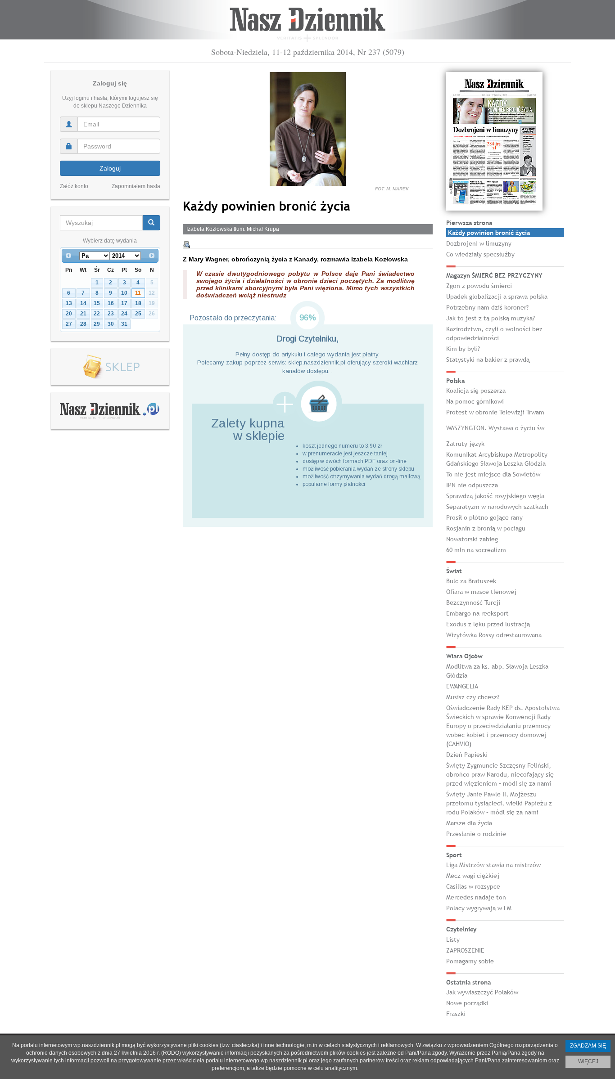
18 (138, 303)
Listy (453, 939)
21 (83, 313)
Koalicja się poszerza (476, 391)
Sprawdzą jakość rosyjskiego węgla (495, 496)
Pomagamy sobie (470, 961)
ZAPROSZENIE (465, 950)
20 (69, 313)
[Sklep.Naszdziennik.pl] (110, 367)
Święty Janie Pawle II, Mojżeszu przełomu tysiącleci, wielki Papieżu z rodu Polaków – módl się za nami (499, 803)
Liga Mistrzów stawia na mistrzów (493, 865)
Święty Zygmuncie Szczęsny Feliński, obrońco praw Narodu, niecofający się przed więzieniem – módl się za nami (500, 774)
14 (83, 303)
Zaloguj (110, 168)
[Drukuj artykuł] (186, 244)
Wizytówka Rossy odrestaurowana (494, 635)
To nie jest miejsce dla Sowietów (493, 474)
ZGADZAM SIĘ (588, 1046)
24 (124, 313)
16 (111, 303)
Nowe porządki (467, 1003)
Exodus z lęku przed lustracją (488, 624)
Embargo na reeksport (477, 613)
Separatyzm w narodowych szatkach (497, 507)
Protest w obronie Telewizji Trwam (495, 412)
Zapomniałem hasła (136, 186)
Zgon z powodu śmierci (479, 286)
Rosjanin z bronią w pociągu (485, 528)
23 (111, 313)
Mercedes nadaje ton (476, 897)
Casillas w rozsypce (473, 886)
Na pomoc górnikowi (475, 401)
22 (97, 313)
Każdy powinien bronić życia (489, 233)
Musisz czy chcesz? (472, 697)
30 (111, 324)
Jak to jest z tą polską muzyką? (490, 318)
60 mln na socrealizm (476, 550)
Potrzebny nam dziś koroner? (487, 307)
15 (97, 303)
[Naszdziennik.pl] (110, 410)
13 (69, 303)
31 (124, 324)
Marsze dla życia (469, 823)
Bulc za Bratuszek (471, 581)
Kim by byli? (463, 349)
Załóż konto (74, 186)
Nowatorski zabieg (472, 539)
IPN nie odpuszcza (472, 485)
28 (83, 324)
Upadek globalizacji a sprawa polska (496, 296)
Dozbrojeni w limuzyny (478, 243)
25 (138, 313)
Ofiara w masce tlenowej (481, 592)
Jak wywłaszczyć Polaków (482, 992)
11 (138, 293)
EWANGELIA (462, 686)
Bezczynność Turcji (473, 602)
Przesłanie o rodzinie (476, 834)
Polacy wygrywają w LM (478, 908)
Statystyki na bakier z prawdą (487, 359)
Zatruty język (465, 444)
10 (124, 293)
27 (69, 324)
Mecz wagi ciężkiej (472, 876)
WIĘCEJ (588, 1061)
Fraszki (456, 1014)
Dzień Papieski (467, 755)
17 (124, 303)
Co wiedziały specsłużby (480, 254)
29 (97, 324)
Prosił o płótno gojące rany (484, 517)
